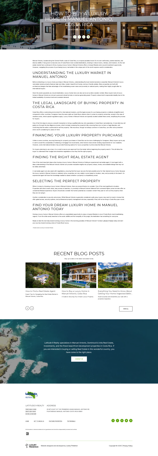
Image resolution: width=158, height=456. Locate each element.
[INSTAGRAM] (117, 420)
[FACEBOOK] (113, 420)
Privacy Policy (127, 446)
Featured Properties (55, 421)
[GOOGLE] (130, 420)
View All (126, 309)
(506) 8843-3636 (31, 409)
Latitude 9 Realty (108, 221)
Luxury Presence (72, 446)
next (32, 308)
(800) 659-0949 (31, 411)
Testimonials (71, 421)
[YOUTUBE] (126, 420)
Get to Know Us (39, 421)
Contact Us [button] (79, 359)
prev (27, 308)
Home (27, 421)
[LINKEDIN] (122, 420)
